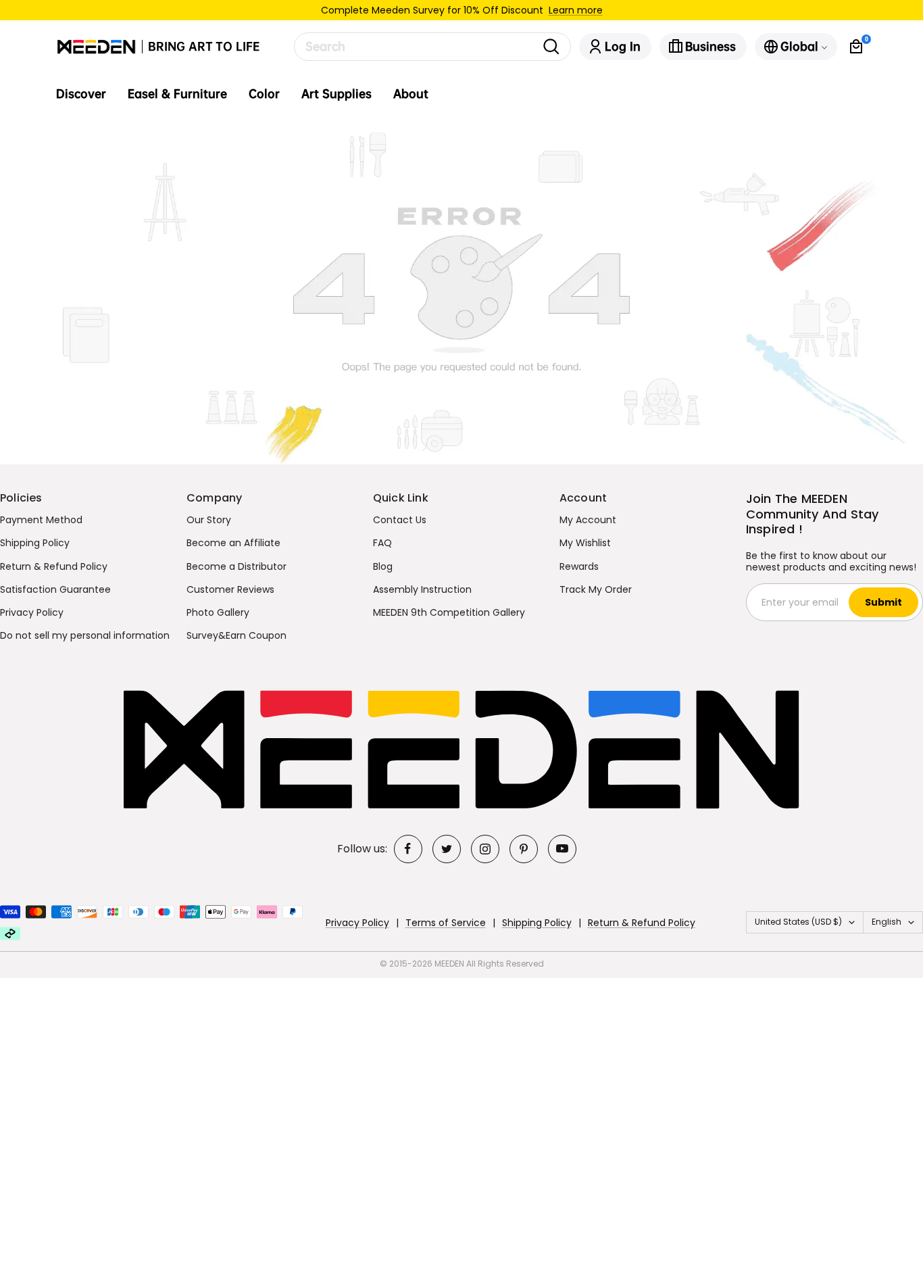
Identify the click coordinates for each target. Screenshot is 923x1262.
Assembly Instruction (422, 589)
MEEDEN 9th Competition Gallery (449, 612)
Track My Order (595, 589)
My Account (587, 520)
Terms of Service (445, 922)
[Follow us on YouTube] (562, 849)
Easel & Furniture (177, 94)
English (886, 921)
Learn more (576, 10)
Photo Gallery (217, 612)
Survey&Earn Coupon (236, 635)
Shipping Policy (35, 543)
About (410, 94)
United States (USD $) (798, 921)
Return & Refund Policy (53, 566)
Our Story (208, 520)
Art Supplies (336, 94)
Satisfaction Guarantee (55, 589)
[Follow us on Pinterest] (523, 849)
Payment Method (41, 520)
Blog (383, 566)
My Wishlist (585, 543)
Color (264, 94)
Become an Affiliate (233, 543)
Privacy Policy (32, 612)
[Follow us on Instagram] (485, 849)
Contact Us (399, 520)
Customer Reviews (230, 589)
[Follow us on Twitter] (446, 849)
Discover (81, 94)
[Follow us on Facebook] (408, 849)
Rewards (579, 566)
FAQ (382, 543)
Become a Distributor (236, 566)
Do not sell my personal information (85, 635)
